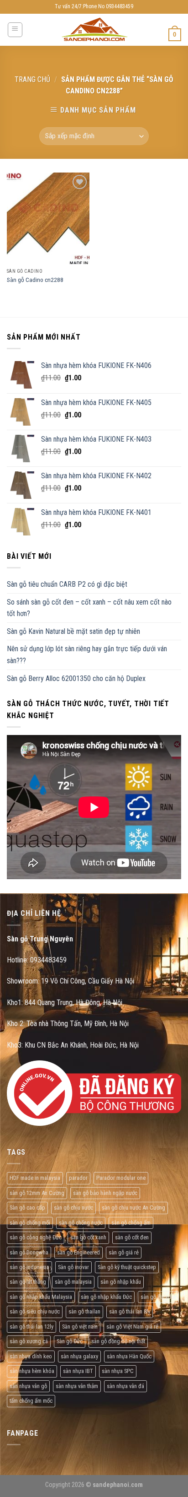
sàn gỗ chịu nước (73, 1207)
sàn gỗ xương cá (29, 1341)
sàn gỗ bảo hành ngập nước (105, 1192)
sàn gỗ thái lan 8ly (129, 1311)
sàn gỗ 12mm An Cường (37, 1192)
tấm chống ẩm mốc (31, 1400)
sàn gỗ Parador (158, 1296)
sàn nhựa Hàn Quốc (129, 1356)
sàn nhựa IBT (78, 1370)
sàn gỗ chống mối (30, 1222)
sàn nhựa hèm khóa (32, 1370)
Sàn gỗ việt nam (80, 1326)
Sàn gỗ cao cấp (27, 1207)
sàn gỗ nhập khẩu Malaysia (41, 1296)
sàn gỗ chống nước (81, 1222)
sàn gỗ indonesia (29, 1267)
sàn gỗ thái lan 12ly (31, 1326)
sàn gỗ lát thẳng (28, 1281)
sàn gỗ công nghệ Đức (36, 1237)
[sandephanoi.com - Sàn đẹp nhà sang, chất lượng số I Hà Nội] (94, 29)
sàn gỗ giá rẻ (124, 1252)
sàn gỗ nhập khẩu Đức (106, 1296)
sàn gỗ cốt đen (132, 1237)
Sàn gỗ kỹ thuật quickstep (127, 1267)
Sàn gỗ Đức (70, 1341)
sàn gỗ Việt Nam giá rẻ (132, 1326)
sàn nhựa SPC (118, 1370)
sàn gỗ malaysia (73, 1281)
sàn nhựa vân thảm (77, 1386)
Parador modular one (121, 1177)
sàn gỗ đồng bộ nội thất (118, 1341)
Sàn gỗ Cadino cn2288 (35, 279)
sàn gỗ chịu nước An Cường (133, 1207)
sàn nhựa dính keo (31, 1356)
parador (78, 1177)
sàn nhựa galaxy (79, 1356)
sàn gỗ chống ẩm (131, 1222)
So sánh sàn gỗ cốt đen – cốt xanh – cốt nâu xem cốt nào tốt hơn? (89, 608)
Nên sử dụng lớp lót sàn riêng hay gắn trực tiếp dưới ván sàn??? (87, 654)
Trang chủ (32, 79)
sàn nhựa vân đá (125, 1386)
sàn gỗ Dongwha (29, 1252)
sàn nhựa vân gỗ (28, 1386)
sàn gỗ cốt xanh (88, 1237)
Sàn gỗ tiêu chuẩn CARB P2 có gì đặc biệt (67, 584)
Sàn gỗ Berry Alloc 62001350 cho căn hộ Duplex (76, 678)
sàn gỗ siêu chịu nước (35, 1311)
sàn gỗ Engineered (78, 1252)
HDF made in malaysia (35, 1177)
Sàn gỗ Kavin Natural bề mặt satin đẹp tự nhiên (73, 631)
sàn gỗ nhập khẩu (120, 1281)
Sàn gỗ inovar (73, 1267)
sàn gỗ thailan (84, 1311)
